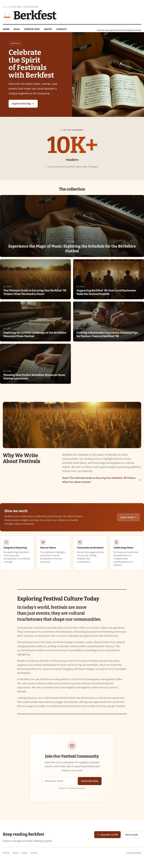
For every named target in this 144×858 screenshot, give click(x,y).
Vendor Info (32, 29)
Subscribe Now (89, 781)
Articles (6, 852)
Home (6, 29)
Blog (17, 29)
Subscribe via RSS (109, 834)
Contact (61, 29)
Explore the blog (21, 103)
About (48, 29)
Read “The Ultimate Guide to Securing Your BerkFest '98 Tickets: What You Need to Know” (99, 480)
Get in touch (131, 834)
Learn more (126, 517)
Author (24, 852)
